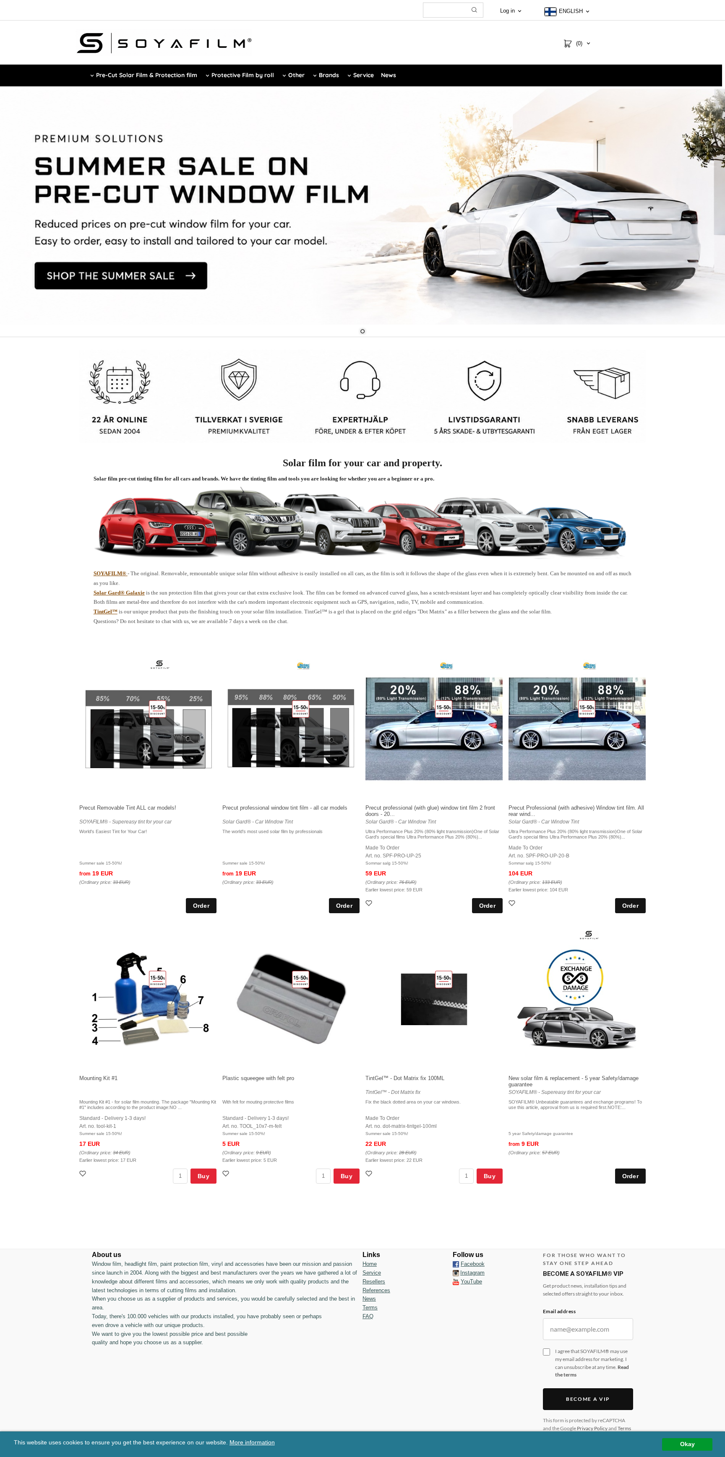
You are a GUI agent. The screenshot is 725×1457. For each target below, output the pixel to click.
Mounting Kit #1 (98, 1078)
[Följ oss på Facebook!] (456, 1264)
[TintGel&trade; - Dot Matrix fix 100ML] (443, 979)
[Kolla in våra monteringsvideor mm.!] (456, 1281)
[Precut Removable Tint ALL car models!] (157, 708)
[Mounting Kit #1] (157, 979)
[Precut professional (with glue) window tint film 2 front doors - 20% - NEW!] (443, 708)
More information (252, 1442)
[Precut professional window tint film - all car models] (300, 708)
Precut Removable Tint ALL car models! (127, 808)
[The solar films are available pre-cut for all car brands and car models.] (363, 523)
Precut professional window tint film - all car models (284, 808)
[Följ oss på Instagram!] (456, 1273)
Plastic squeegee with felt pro (258, 1078)
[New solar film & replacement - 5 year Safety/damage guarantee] (589, 934)
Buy (203, 1176)
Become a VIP (588, 1399)
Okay (687, 1444)
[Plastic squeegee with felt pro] (300, 979)
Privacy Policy (592, 1428)
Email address (559, 1311)
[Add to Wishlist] (369, 904)
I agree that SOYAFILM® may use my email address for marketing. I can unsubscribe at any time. (592, 1363)
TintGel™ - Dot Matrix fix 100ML (404, 1078)
